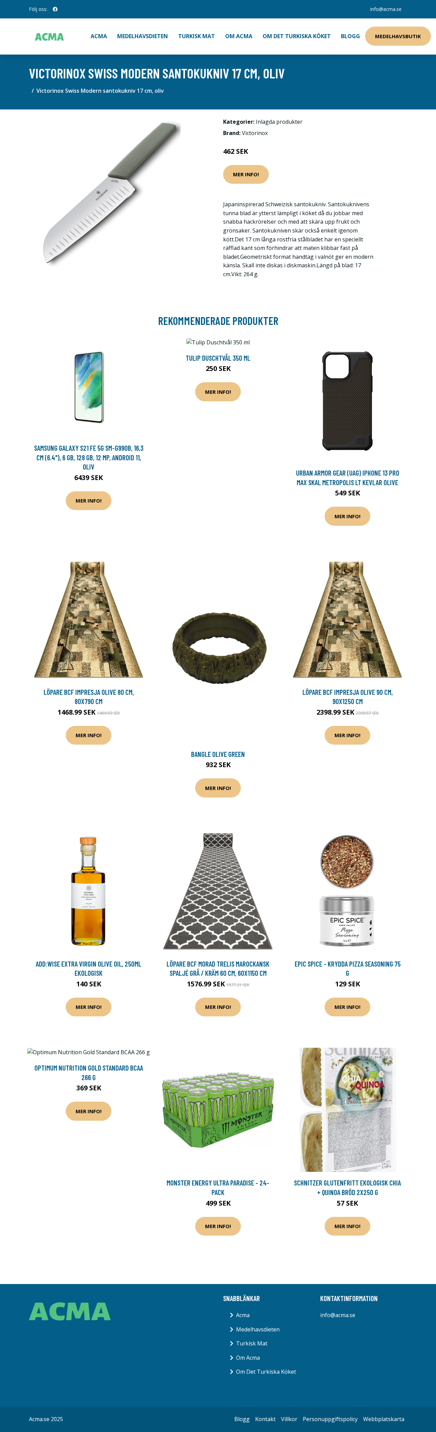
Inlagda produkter (279, 121)
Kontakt (265, 1419)
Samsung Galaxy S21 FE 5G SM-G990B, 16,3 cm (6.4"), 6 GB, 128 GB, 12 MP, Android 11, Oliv (88, 457)
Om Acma (238, 36)
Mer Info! (246, 174)
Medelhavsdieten (142, 36)
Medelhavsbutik (398, 36)
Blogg (350, 36)
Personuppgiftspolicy (330, 1419)
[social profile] (55, 9)
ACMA (99, 36)
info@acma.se (386, 9)
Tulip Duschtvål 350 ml (218, 358)
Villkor (289, 1419)
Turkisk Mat (196, 36)
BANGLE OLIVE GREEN (218, 754)
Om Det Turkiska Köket (297, 36)
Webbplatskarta (383, 1419)
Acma (243, 1315)
